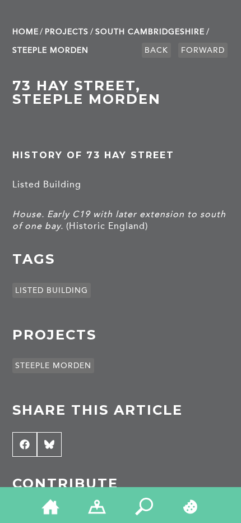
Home (25, 31)
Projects (67, 31)
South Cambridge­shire (150, 31)
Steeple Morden (50, 50)
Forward (203, 50)
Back (156, 50)
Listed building (51, 290)
